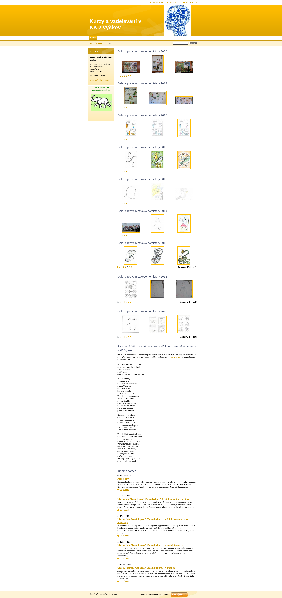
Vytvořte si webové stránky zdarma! (154, 595)
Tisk (195, 2)
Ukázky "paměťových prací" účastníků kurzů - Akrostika (146, 568)
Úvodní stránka (96, 43)
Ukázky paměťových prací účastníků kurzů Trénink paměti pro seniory (153, 499)
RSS (187, 2)
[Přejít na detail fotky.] (131, 67)
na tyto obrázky (174, 357)
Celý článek (124, 490)
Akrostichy (123, 479)
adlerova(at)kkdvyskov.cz (100, 80)
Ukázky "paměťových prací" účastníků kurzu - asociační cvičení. (150, 545)
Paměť (93, 38)
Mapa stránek (175, 2)
